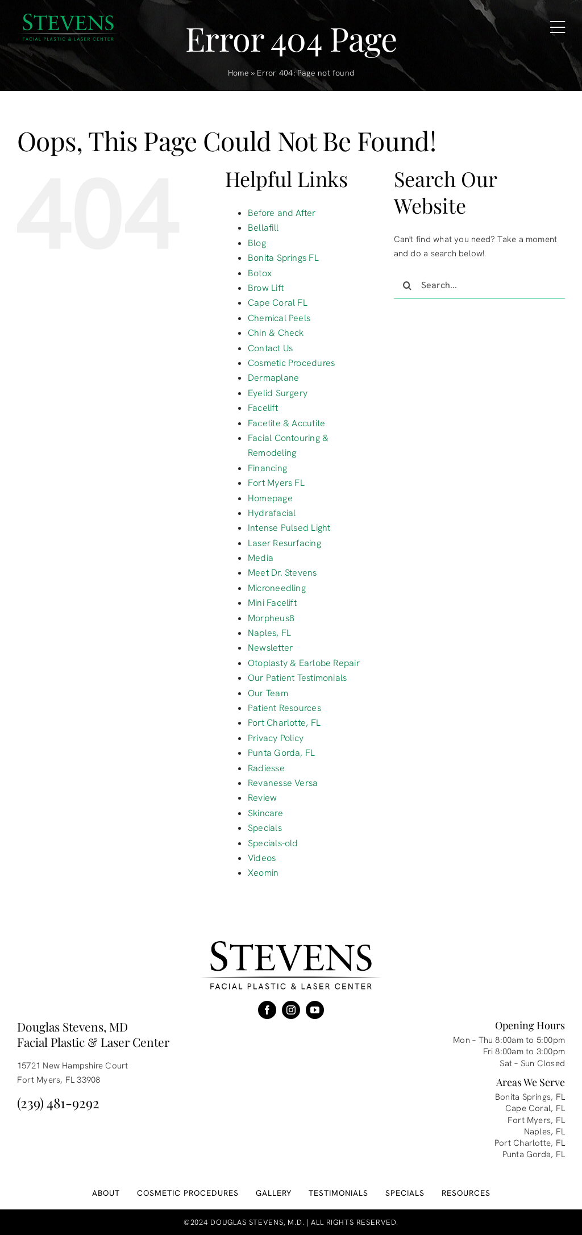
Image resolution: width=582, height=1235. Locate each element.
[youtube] (315, 1010)
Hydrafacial (272, 513)
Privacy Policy (276, 738)
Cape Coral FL (277, 303)
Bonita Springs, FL (530, 1097)
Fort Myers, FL (536, 1120)
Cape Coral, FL (535, 1108)
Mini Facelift (272, 603)
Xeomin (263, 873)
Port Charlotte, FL (284, 723)
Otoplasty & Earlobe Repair (304, 663)
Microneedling (277, 588)
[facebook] (267, 1010)
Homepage (270, 498)
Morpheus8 (271, 618)
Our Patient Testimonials (297, 678)
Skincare (265, 813)
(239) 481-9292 (58, 1102)
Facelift (263, 408)
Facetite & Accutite (286, 423)
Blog (257, 243)
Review (262, 798)
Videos (262, 858)
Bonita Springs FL (283, 258)
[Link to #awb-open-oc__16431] (557, 27)
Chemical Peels (279, 318)
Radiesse (266, 768)
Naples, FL (269, 633)
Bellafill (263, 228)
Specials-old (273, 843)
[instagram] (291, 1010)
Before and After (282, 213)
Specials (265, 828)
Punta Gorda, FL (281, 753)
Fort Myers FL (276, 483)
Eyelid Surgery (277, 393)
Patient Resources (284, 708)
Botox (260, 273)
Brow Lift (266, 288)
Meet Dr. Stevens (282, 573)
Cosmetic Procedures (291, 363)
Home (238, 73)
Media (260, 558)
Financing (267, 468)
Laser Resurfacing (284, 543)
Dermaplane (273, 378)
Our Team (268, 693)
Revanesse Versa (283, 783)
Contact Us (270, 348)
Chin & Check (276, 333)
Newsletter (270, 648)
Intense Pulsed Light (289, 528)
